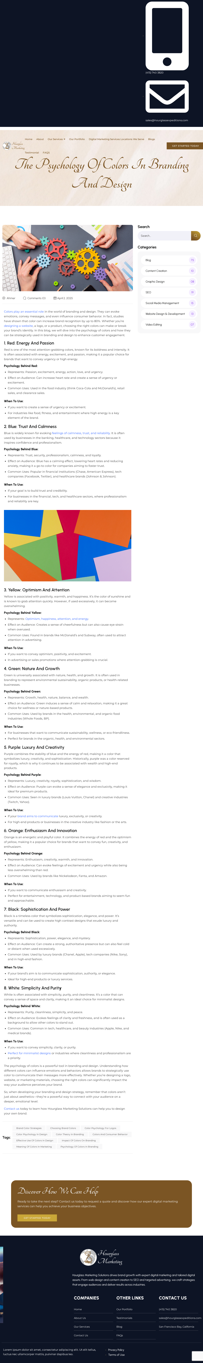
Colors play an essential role (24, 311)
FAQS (46, 152)
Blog (119, 1326)
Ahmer (11, 298)
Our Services (55, 139)
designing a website (18, 326)
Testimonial (32, 152)
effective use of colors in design (34, 1140)
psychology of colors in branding (79, 1146)
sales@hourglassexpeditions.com (178, 1318)
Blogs (151, 139)
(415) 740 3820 (168, 1309)
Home (28, 139)
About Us (80, 1318)
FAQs (119, 1335)
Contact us (11, 1108)
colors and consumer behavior (110, 1134)
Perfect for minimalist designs (29, 1053)
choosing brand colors (63, 1128)
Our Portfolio (77, 139)
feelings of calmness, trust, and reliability (81, 433)
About (40, 139)
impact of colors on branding (79, 1140)
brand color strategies (29, 1128)
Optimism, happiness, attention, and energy (56, 619)
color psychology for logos (100, 1128)
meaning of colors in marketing (34, 1146)
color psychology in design (31, 1134)
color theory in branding (70, 1134)
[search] (196, 236)
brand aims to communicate (37, 816)
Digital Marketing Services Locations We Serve (116, 139)
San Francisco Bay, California (176, 1326)
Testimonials (124, 1318)
